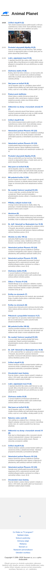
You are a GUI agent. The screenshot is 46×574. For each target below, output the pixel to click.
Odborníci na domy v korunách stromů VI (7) (25, 108)
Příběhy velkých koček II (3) (19, 203)
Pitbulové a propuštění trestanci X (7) (23, 316)
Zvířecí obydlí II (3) (16, 362)
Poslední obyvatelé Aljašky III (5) (21, 47)
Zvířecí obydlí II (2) (16, 23)
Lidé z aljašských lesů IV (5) (20, 58)
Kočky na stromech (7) (17, 294)
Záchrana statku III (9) (17, 271)
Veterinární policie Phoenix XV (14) (22, 247)
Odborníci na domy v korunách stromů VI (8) (25, 432)
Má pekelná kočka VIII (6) (18, 326)
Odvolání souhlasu (23, 553)
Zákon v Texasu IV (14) (17, 282)
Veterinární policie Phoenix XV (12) (22, 131)
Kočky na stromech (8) (17, 305)
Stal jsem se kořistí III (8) (18, 83)
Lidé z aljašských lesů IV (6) (20, 384)
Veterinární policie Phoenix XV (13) (22, 143)
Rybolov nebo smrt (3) (17, 418)
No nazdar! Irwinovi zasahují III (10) (23, 190)
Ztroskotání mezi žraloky (18, 373)
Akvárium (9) (13, 213)
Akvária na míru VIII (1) (17, 237)
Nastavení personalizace (23, 550)
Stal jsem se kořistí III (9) (18, 407)
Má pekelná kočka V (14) (18, 177)
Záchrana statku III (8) (17, 71)
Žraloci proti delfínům (17, 94)
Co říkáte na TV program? (23, 532)
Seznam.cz (23, 547)
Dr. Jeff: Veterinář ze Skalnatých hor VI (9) (25, 224)
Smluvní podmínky (23, 538)
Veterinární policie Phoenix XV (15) (22, 258)
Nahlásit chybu (23, 535)
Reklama (23, 544)
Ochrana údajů (23, 541)
